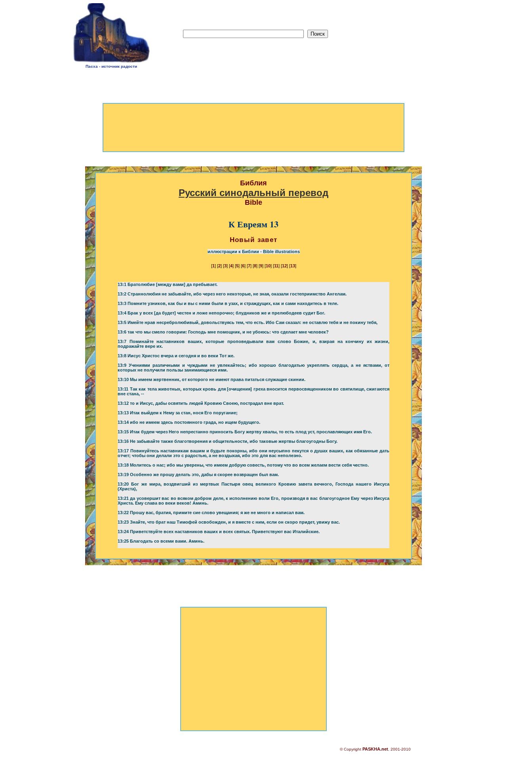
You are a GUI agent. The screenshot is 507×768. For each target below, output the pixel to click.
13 (292, 265)
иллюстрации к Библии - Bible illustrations (254, 251)
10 (268, 265)
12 (284, 265)
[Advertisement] (396, 36)
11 (276, 265)
